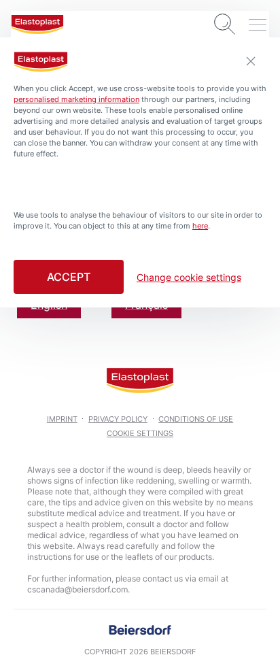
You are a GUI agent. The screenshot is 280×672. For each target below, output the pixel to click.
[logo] (37, 24)
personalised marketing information (76, 99)
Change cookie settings (189, 277)
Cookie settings (140, 433)
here (200, 226)
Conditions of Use (195, 419)
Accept (68, 277)
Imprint (62, 419)
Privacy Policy (117, 419)
